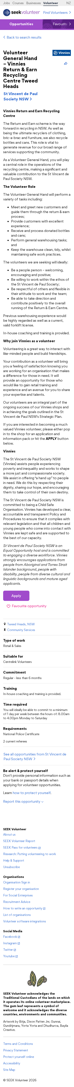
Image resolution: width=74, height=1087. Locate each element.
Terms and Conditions (18, 1044)
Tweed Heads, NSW (21, 624)
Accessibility (11, 1063)
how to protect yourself (32, 793)
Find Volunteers (55, 12)
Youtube (9, 956)
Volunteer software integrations (24, 921)
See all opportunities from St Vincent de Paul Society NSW (35, 756)
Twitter (8, 950)
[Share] (66, 63)
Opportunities (21, 24)
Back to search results (24, 37)
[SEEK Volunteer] (21, 12)
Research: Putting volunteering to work (29, 854)
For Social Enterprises (18, 895)
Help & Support (13, 860)
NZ (68, 3)
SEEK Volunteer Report (19, 841)
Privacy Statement (15, 1050)
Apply (16, 596)
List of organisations (17, 915)
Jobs (6, 3)
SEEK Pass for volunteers (20, 847)
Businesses (33, 3)
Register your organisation (21, 889)
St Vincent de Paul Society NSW (20, 96)
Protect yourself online (18, 1057)
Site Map (9, 1070)
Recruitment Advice (16, 902)
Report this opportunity (21, 801)
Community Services (21, 630)
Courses (18, 3)
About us (9, 834)
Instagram (10, 943)
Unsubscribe (11, 867)
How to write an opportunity (22, 908)
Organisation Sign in (16, 882)
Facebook (10, 937)
